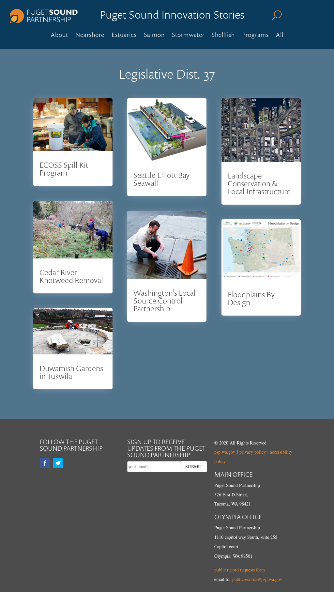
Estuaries (124, 35)
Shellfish (223, 35)
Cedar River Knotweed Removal (71, 276)
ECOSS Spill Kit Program (63, 168)
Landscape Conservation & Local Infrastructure (259, 183)
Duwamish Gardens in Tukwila (71, 372)
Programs (255, 35)
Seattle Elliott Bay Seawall (161, 178)
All (279, 35)
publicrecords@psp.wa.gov (257, 579)
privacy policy (252, 452)
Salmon (154, 35)
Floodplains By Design (251, 298)
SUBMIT (194, 466)
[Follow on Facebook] (45, 463)
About (59, 35)
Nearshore (89, 35)
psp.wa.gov (224, 452)
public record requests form (239, 570)
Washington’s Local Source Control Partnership (164, 300)
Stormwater (188, 35)
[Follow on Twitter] (58, 463)
